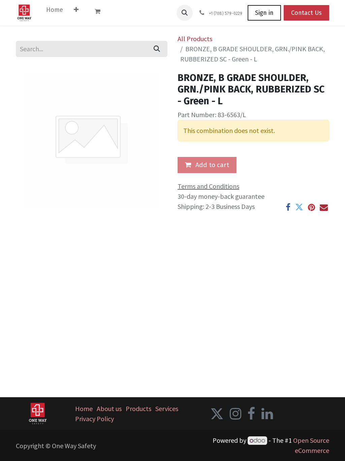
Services (166, 408)
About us (109, 408)
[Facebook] (288, 207)
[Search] (156, 49)
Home (84, 408)
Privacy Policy (94, 418)
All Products (195, 38)
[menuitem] (54, 11)
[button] (185, 13)
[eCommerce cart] (101, 13)
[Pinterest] (311, 207)
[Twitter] (299, 207)
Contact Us (306, 13)
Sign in (264, 13)
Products (138, 408)
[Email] (324, 207)
